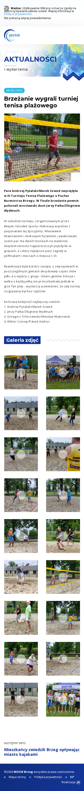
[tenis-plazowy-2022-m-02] (63, 372)
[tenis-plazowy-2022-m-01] (21, 372)
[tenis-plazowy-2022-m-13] (21, 618)
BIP (72, 777)
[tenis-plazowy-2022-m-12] (63, 577)
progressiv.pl (78, 782)
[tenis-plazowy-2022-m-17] (21, 700)
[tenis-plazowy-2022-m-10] (63, 536)
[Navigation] (75, 35)
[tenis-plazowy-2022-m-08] (63, 495)
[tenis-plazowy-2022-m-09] (21, 536)
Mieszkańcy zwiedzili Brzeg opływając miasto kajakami (42, 749)
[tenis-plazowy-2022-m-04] (63, 413)
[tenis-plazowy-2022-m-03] (21, 413)
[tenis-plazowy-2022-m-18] (63, 700)
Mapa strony (17, 777)
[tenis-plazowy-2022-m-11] (21, 577)
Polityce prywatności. (18, 14)
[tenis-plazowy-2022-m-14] (63, 618)
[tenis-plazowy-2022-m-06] (63, 454)
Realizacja (68, 782)
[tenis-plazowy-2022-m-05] (21, 454)
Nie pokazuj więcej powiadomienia (27, 18)
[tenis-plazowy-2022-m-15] (21, 659)
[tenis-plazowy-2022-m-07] (21, 495)
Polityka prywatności (48, 777)
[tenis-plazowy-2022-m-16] (63, 659)
